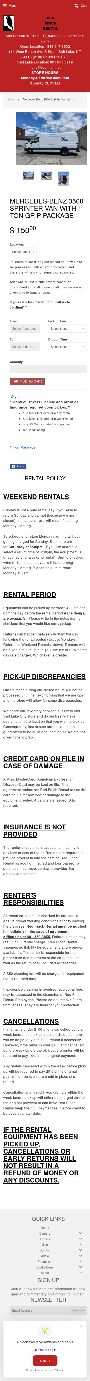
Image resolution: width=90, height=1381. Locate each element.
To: (12, 339)
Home (10, 99)
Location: (17, 244)
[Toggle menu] (80, 1233)
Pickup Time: (58, 321)
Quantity (16, 362)
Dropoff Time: (58, 339)
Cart (83, 5)
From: (14, 321)
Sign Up (78, 1310)
